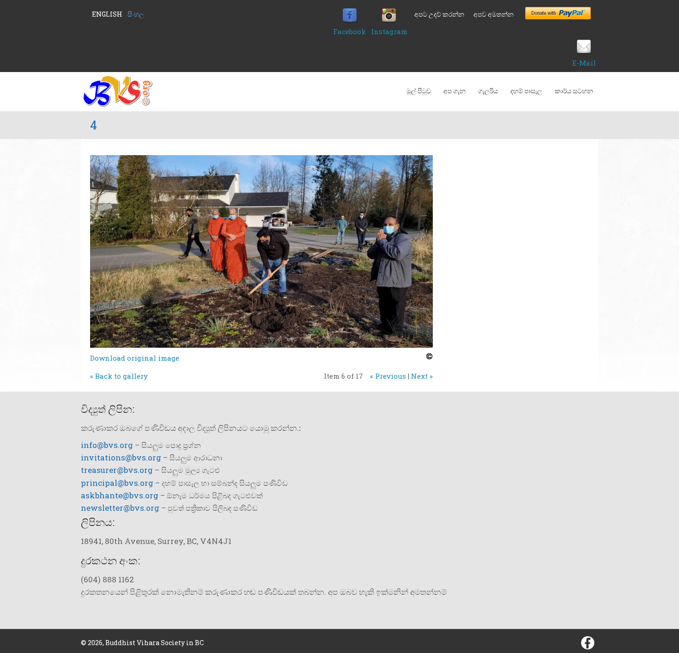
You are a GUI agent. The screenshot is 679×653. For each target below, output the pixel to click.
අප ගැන (454, 90)
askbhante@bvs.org (119, 495)
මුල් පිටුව (418, 90)
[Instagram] (389, 20)
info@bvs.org (107, 445)
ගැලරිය (488, 90)
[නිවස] (117, 104)
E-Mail (584, 62)
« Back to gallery (119, 376)
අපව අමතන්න (493, 14)
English (107, 14)
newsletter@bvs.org (120, 507)
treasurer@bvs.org (117, 470)
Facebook (349, 31)
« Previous (388, 376)
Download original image (134, 358)
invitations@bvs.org (121, 457)
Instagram (389, 31)
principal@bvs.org (117, 483)
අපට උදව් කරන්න (439, 14)
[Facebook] (349, 20)
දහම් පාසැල (526, 90)
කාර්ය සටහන (574, 90)
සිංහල (135, 14)
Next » (422, 376)
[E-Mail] (583, 51)
